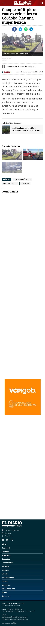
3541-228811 (20, 611)
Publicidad (8, 536)
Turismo (5, 570)
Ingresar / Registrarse (12, 530)
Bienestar (6, 596)
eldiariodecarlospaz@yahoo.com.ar (14, 617)
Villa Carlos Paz (8, 589)
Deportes (6, 559)
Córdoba (25, 183)
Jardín (4, 592)
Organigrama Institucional (11, 606)
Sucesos (7, 72)
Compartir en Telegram (31, 29)
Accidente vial (10, 183)
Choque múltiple (22, 179)
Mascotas (6, 585)
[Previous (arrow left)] (3, 60)
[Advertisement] (22, 293)
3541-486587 (9, 611)
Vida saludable (8, 577)
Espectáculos (7, 563)
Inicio (4, 544)
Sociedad (6, 548)
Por (20, 66)
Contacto (7, 533)
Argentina (6, 555)
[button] (42, 3)
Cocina (5, 581)
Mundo (5, 574)
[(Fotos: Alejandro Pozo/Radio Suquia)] (12, 154)
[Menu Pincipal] (4, 3)
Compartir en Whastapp (26, 29)
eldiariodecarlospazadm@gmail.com (15, 619)
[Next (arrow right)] (5, 60)
